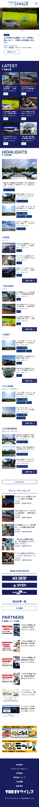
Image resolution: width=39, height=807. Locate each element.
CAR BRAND (19, 482)
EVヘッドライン (21, 216)
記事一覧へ (30, 281)
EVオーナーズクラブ (9, 190)
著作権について (20, 777)
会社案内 (19, 765)
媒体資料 (19, 786)
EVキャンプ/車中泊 (22, 213)
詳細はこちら (12, 52)
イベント (29, 216)
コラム (6, 94)
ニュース (19, 250)
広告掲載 (19, 781)
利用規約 (19, 773)
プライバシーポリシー (19, 769)
